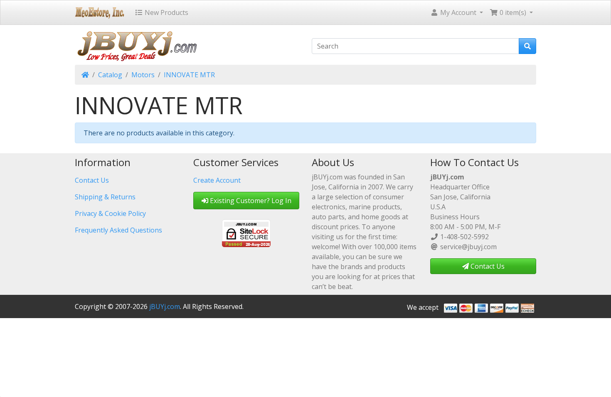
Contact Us (92, 180)
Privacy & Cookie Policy (110, 213)
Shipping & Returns (105, 196)
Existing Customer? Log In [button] (249, 200)
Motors (143, 74)
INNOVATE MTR (189, 74)
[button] (456, 12)
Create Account (217, 180)
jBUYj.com (164, 306)
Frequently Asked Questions (118, 230)
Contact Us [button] (487, 266)
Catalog (110, 74)
